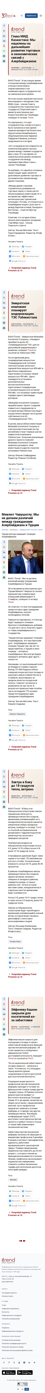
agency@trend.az (7, 1281)
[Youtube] (19, 1363)
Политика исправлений (11, 1319)
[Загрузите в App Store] (9, 1372)
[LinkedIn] (29, 1363)
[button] (4, 26)
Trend (30, 117)
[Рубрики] (40, 15)
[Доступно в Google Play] (25, 1372)
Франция (13, 1180)
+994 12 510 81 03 (8, 1279)
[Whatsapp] (4, 1363)
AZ (22, 1389)
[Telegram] (24, 1363)
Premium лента (7, 1296)
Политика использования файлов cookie (17, 1350)
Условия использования (11, 1340)
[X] (14, 1363)
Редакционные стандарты (12, 1315)
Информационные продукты (13, 1331)
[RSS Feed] (34, 1363)
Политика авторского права (12, 1347)
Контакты (5, 1312)
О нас (4, 1305)
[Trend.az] (8, 16)
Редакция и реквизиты (10, 1309)
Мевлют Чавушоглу (17, 714)
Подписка (5, 1328)
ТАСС (30, 1058)
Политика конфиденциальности (14, 1343)
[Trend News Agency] (8, 1260)
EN (18, 1389)
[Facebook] (9, 1363)
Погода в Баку (15, 941)
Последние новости (9, 1293)
